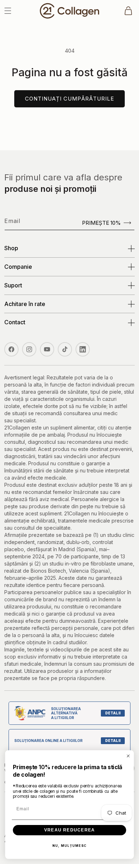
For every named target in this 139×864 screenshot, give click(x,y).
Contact (14, 322)
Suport (13, 285)
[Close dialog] (128, 756)
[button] (8, 11)
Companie (18, 266)
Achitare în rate (24, 303)
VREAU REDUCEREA (69, 830)
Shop (11, 248)
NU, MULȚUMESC (69, 846)
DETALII (112, 713)
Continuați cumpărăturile (69, 98)
